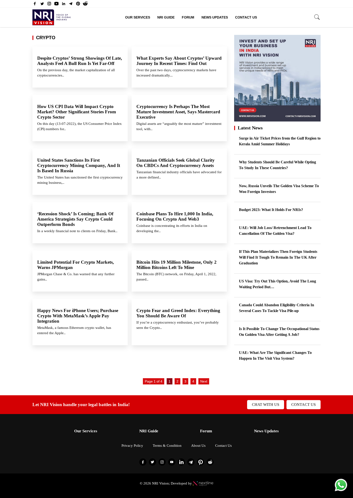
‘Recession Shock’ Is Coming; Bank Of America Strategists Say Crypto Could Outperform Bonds (75, 219)
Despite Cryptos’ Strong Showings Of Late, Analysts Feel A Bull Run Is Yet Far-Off (79, 61)
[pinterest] (78, 5)
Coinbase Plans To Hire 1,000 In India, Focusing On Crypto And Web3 (174, 216)
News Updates (214, 17)
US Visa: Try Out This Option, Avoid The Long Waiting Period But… (277, 284)
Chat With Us (265, 404)
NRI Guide (166, 17)
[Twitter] (42, 5)
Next (203, 381)
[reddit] (85, 5)
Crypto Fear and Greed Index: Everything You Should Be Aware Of (178, 313)
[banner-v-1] (277, 119)
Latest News (250, 127)
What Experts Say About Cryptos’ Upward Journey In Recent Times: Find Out (179, 61)
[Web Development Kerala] (203, 483)
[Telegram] (70, 5)
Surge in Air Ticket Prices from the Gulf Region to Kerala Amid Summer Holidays (280, 141)
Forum (188, 17)
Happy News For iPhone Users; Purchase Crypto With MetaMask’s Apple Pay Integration (77, 316)
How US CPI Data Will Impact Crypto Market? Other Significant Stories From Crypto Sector (76, 112)
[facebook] (34, 5)
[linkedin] (63, 5)
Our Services (137, 17)
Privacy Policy (132, 445)
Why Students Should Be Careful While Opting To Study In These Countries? (277, 165)
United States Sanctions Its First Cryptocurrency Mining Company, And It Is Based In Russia (78, 165)
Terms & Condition (167, 445)
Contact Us (246, 17)
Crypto (45, 37)
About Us (198, 445)
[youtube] (56, 5)
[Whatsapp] (341, 491)
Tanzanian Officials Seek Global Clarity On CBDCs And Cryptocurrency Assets (176, 163)
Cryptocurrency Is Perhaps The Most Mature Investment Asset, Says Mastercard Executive (178, 112)
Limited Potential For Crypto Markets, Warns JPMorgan (75, 265)
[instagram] (49, 5)
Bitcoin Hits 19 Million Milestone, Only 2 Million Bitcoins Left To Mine (176, 265)
